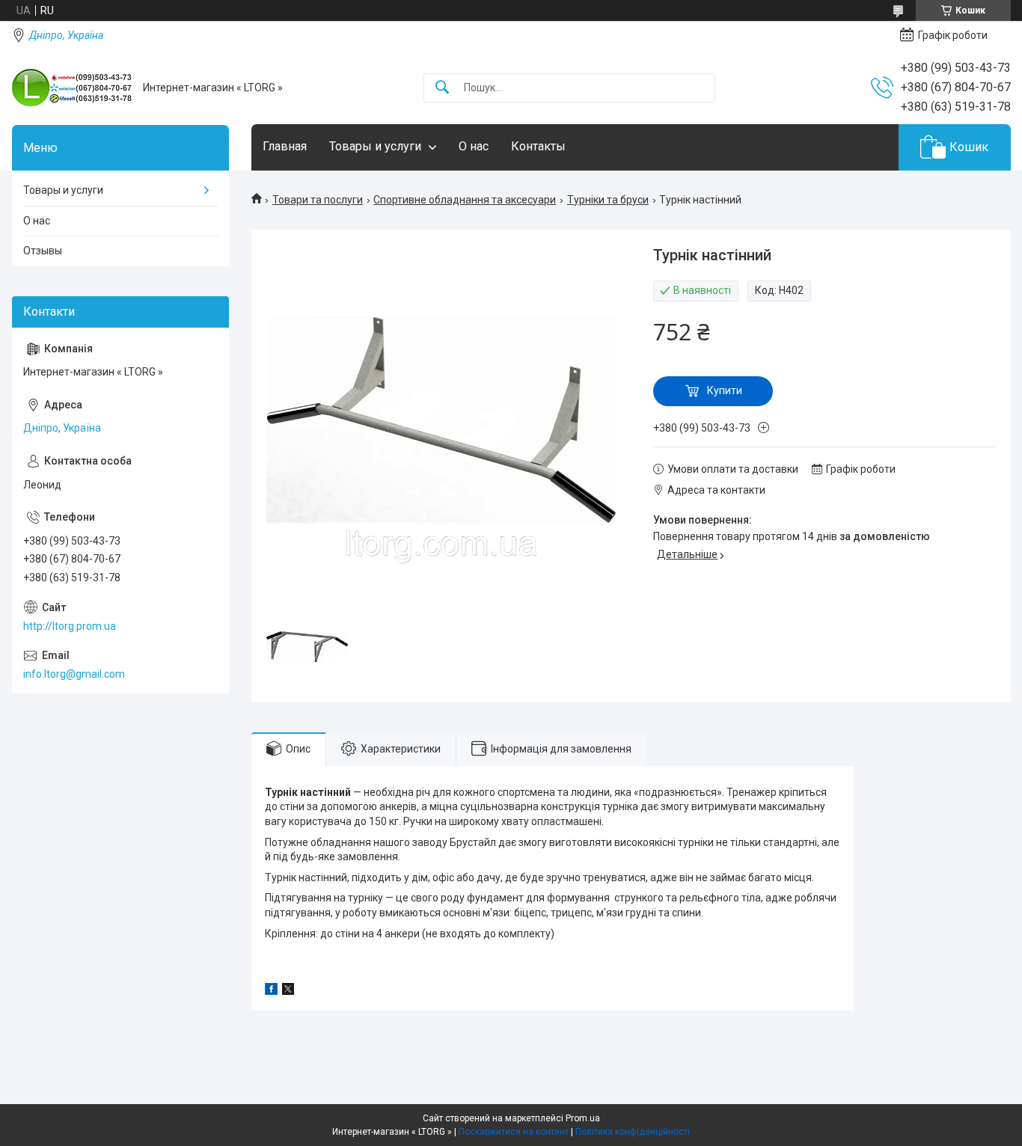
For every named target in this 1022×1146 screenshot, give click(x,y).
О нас (474, 146)
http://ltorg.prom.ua (69, 626)
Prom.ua (583, 1118)
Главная (285, 146)
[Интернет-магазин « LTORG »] (72, 87)
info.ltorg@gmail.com (74, 674)
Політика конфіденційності (632, 1132)
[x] (288, 991)
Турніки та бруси (608, 200)
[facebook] (271, 991)
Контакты (538, 146)
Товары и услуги (375, 146)
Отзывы (42, 251)
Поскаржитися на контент (514, 1132)
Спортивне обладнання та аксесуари (464, 200)
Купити (724, 390)
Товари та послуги (317, 200)
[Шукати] (442, 87)
